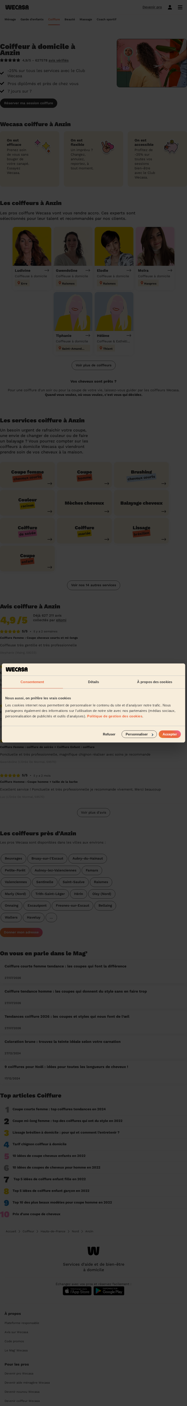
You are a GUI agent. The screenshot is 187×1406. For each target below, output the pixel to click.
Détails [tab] (93, 682)
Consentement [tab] (32, 682)
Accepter (170, 734)
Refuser (109, 734)
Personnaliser (137, 734)
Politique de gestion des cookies (114, 716)
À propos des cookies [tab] (154, 682)
